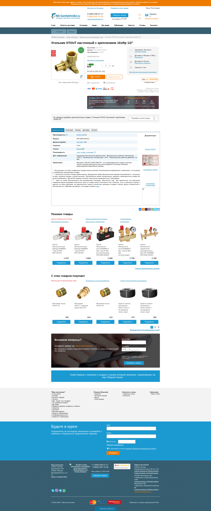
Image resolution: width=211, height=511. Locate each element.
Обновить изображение (115, 445)
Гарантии (55, 408)
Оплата (94, 130)
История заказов (101, 395)
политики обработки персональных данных (140, 448)
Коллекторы (124, 222)
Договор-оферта (58, 411)
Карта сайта (155, 394)
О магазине (56, 394)
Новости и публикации (60, 417)
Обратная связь (129, 394)
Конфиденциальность (60, 415)
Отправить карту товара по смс (148, 91)
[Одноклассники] (143, 209)
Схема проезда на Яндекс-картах (146, 471)
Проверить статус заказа (119, 8)
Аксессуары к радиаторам (95, 222)
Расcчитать (139, 57)
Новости (131, 25)
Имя (108, 425)
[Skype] (155, 209)
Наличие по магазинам (95, 60)
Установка (83, 25)
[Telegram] (158, 209)
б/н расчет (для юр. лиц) (96, 71)
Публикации (118, 25)
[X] (146, 209)
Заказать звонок (119, 15)
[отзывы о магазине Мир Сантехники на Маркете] (150, 83)
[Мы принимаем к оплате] (101, 89)
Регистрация (155, 8)
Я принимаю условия (132, 448)
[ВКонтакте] (140, 209)
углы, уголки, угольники (85, 152)
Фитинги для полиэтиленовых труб (64, 281)
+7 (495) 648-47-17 (99, 465)
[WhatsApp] (152, 209)
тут (94, 107)
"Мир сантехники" (58, 392)
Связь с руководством (59, 477)
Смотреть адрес (140, 51)
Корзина (98, 394)
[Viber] (149, 209)
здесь (98, 186)
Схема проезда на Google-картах (146, 473)
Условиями (133, 358)
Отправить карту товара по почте (148, 90)
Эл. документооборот (60, 402)
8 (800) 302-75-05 (95, 16)
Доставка (86, 130)
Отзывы (142, 25)
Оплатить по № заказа (95, 8)
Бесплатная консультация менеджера (143, 72)
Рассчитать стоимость (143, 63)
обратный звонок (83, 346)
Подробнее (61, 263)
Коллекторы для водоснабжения (98, 281)
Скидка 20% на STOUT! (100, 98)
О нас (53, 25)
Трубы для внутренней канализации (133, 281)
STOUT (101, 52)
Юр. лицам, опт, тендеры (61, 401)
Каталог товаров (58, 397)
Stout (116, 100)
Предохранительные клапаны (97, 219)
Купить (98, 77)
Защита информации (60, 413)
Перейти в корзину (151, 18)
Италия (79, 149)
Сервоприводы (126, 219)
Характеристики (93, 56)
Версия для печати (152, 88)
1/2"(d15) (80, 142)
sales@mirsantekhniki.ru (95, 19)
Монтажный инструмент (60, 222)
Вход (148, 8)
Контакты (153, 25)
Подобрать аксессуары (140, 118)
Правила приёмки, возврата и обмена (66, 406)
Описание (69, 130)
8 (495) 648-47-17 (95, 14)
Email (109, 433)
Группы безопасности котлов (61, 219)
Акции (94, 25)
